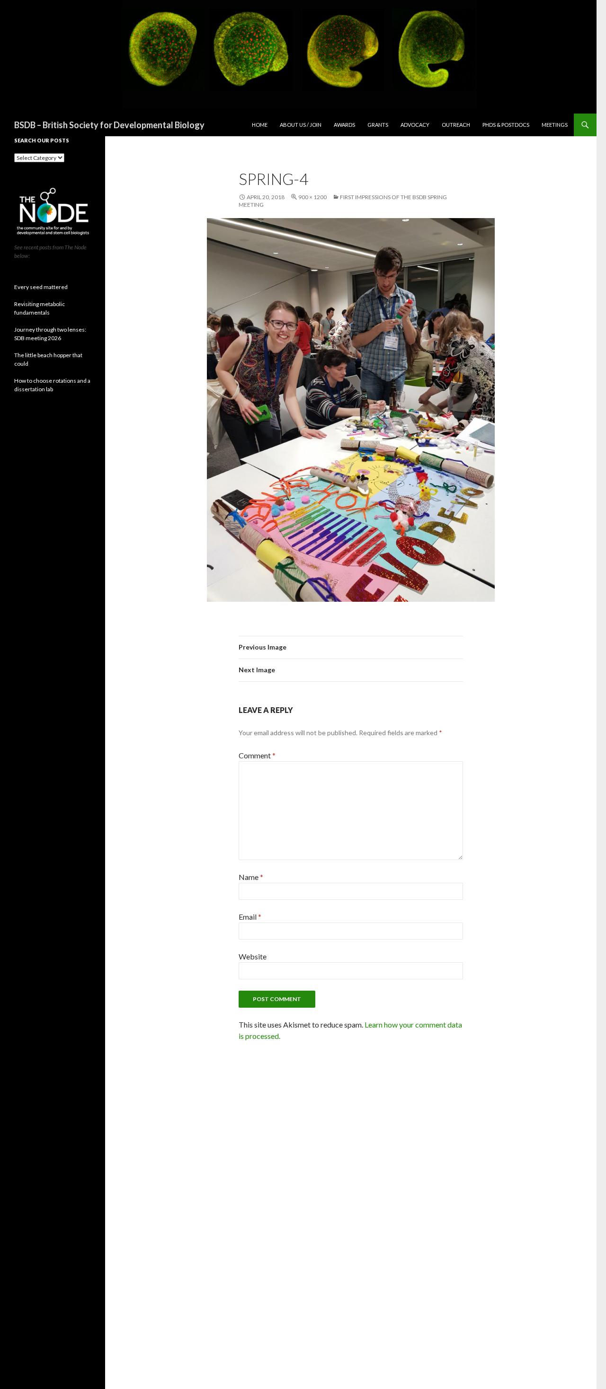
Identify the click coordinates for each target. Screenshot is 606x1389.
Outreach (456, 125)
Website (253, 956)
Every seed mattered (41, 286)
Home (259, 125)
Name (251, 876)
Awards (344, 125)
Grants (377, 125)
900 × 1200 (312, 197)
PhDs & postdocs (505, 125)
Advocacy (415, 125)
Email (250, 916)
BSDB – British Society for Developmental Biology (109, 125)
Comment (257, 755)
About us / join (300, 125)
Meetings (555, 125)
